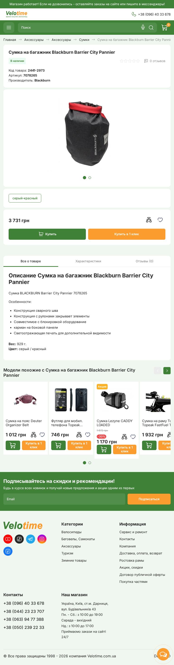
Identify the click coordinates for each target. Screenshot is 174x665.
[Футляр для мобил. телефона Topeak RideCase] (71, 400)
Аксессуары (71, 546)
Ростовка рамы (131, 560)
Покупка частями (133, 582)
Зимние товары (74, 560)
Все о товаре (31, 261)
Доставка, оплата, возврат (140, 553)
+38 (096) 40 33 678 (154, 14)
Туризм (67, 553)
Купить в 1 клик (126, 234)
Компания (127, 546)
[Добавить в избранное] (160, 220)
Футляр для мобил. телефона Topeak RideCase (67, 423)
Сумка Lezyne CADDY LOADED (115, 423)
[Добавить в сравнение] (149, 220)
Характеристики (88, 261)
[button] (84, 177)
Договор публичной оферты (142, 575)
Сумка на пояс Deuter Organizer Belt (24, 423)
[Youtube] (7, 539)
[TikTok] (19, 539)
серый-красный (24, 198)
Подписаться (149, 499)
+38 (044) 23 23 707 (23, 611)
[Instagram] (41, 539)
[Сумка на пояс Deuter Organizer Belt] (26, 400)
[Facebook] (7, 551)
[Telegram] (30, 539)
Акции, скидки (131, 567)
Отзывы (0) (144, 261)
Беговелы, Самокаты (78, 539)
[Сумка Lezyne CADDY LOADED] (117, 400)
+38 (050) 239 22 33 (23, 627)
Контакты (127, 539)
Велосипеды (71, 532)
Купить (50, 234)
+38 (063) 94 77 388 (23, 619)
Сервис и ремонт (133, 532)
